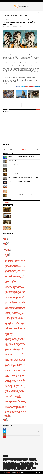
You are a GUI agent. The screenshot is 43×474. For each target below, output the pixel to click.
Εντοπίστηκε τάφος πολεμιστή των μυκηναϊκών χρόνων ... (15, 375)
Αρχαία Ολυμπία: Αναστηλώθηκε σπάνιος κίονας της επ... (15, 266)
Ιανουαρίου (7, 416)
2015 (5, 419)
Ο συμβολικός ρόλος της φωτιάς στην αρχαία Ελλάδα (14, 361)
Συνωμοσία (11, 469)
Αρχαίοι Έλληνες (25, 458)
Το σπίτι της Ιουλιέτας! (9, 333)
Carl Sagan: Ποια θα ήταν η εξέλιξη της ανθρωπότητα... (15, 376)
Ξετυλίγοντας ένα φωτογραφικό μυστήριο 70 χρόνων (14, 356)
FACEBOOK (8, 428)
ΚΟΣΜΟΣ (30, 12)
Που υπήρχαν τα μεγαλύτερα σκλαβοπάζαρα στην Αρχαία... (15, 408)
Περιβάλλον (24, 467)
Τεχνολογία (16, 469)
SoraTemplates (9, 472)
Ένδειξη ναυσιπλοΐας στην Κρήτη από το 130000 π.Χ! (14, 277)
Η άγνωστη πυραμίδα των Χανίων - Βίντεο (12, 293)
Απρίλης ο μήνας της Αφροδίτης (10, 410)
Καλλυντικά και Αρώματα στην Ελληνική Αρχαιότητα (14, 391)
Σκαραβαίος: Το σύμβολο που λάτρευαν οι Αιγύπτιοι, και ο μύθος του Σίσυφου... (21, 185)
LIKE (38, 428)
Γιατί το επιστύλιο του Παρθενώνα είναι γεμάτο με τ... (14, 349)
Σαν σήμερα (5, 469)
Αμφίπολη (5, 458)
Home (5, 12)
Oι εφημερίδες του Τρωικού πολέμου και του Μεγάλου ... (15, 259)
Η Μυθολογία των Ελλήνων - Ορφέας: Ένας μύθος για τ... (15, 401)
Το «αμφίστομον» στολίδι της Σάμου (11, 271)
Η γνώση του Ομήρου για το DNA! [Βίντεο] (12, 322)
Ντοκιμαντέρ (14, 467)
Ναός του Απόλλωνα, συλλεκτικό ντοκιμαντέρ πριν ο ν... (15, 272)
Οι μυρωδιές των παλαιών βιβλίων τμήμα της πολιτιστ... (15, 317)
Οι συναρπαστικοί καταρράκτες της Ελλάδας (13, 412)
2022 (5, 240)
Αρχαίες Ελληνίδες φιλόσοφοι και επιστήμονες (13, 395)
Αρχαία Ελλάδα (11, 458)
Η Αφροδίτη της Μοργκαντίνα (12, 160)
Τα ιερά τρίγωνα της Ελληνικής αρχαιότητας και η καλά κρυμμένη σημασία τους (21, 156)
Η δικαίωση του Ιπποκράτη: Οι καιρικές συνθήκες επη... (15, 348)
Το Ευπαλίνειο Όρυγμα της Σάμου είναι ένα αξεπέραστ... (15, 260)
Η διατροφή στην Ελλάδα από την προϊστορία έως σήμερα (15, 291)
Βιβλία (35, 460)
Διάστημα (5, 462)
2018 (5, 245)
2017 (5, 247)
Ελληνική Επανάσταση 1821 (15, 464)
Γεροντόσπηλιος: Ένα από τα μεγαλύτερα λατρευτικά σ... (15, 285)
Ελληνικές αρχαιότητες (12, 19)
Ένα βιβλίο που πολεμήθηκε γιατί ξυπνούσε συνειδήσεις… (15, 311)
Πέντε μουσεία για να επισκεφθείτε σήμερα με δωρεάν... (15, 313)
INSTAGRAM (8, 434)
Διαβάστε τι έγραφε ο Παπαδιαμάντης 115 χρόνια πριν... (15, 292)
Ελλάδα (7, 19)
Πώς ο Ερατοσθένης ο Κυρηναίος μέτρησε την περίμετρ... (15, 370)
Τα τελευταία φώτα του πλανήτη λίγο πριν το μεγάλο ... (15, 287)
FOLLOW (38, 431)
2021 (5, 242)
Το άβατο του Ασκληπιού (9, 319)
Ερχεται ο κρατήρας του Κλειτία (10, 386)
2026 (5, 235)
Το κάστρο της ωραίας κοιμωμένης (11, 351)
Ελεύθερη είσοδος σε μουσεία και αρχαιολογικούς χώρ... (15, 327)
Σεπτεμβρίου (7, 251)
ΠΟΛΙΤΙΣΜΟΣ (15, 15)
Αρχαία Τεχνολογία (18, 458)
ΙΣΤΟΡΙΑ (16, 12)
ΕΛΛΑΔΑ (20, 12)
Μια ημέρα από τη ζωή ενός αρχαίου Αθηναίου (13, 392)
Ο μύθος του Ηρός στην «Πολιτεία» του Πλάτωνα (13, 306)
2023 (5, 239)
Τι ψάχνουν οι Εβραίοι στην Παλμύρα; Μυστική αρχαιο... (15, 299)
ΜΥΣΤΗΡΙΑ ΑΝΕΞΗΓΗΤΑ (8, 15)
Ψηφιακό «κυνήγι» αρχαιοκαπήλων (11, 312)
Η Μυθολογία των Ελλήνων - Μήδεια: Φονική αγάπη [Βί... (15, 296)
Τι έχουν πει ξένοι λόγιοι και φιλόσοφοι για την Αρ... (14, 273)
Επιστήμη (32, 464)
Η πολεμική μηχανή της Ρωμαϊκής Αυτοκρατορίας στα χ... (15, 338)
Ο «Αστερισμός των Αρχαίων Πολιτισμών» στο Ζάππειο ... (15, 282)
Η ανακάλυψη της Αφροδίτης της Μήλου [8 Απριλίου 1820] (15, 377)
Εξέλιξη (28, 464)
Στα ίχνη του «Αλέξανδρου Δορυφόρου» (12, 281)
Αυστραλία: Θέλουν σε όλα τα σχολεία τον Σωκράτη (14, 318)
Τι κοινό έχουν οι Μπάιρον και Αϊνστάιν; (12, 298)
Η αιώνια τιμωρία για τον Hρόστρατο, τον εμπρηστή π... (15, 382)
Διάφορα (14, 462)
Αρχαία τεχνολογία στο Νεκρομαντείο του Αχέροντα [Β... (15, 297)
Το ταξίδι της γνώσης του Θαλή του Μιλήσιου (13, 262)
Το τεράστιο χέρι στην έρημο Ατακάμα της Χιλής (13, 325)
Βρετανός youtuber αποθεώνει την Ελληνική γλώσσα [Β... (15, 402)
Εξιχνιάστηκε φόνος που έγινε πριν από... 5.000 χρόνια (15, 314)
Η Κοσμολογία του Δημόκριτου (10, 366)
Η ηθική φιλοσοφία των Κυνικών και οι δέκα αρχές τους (15, 360)
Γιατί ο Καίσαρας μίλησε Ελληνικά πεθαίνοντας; (15, 168)
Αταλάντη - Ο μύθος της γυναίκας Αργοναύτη (13, 396)
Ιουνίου (6, 255)
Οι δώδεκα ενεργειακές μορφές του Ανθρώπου (13, 350)
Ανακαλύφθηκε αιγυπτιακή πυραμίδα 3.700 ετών (14, 397)
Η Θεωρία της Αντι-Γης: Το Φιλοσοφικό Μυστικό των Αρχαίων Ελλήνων (19, 181)
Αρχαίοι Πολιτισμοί (32, 458)
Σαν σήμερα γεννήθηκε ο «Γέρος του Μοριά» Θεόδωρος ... (15, 398)
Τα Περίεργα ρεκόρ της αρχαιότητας (11, 265)
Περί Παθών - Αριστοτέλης (9, 354)
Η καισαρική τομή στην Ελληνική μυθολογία (13, 303)
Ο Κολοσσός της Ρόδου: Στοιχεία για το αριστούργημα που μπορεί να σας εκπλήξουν (21, 99)
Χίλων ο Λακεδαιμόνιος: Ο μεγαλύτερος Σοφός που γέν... (15, 405)
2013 (5, 421)
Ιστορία (36, 464)
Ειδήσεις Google (25, 149)
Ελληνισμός (23, 464)
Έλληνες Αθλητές (24, 462)
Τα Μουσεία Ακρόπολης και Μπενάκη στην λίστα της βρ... (15, 280)
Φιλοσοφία (24, 469)
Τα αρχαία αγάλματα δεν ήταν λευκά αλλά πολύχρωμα (14, 353)
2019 (5, 244)
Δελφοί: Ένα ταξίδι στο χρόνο (10, 346)
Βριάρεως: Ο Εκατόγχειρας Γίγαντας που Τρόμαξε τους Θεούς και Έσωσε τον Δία (21, 173)
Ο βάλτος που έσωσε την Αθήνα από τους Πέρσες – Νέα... (15, 359)
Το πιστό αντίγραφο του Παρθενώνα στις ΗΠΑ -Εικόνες (15, 339)
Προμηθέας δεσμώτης (9, 374)
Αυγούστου (7, 253)
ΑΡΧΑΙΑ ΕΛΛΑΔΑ (10, 12)
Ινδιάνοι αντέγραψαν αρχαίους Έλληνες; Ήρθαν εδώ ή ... (15, 343)
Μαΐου (6, 256)
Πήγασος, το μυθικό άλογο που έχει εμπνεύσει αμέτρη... (15, 379)
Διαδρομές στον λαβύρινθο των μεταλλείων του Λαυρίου (15, 302)
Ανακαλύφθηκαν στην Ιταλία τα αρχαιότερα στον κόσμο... (15, 380)
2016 (5, 418)
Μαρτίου (6, 414)
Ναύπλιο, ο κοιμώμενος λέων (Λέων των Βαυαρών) (14, 385)
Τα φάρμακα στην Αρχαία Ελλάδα (11, 329)
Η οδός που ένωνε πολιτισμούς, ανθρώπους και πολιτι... (15, 270)
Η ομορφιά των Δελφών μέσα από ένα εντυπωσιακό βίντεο (15, 384)
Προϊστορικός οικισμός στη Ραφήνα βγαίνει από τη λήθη (15, 364)
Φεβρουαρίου (7, 415)
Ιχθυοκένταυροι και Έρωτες (10, 393)
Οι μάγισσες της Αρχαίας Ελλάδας (11, 261)
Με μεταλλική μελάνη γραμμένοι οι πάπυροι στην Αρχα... (15, 301)
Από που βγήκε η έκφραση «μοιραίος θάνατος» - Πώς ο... (15, 411)
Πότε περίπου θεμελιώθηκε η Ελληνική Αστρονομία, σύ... (15, 344)
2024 (5, 238)
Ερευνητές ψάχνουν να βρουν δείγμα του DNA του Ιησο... (15, 307)
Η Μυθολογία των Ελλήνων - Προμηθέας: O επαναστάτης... (15, 278)
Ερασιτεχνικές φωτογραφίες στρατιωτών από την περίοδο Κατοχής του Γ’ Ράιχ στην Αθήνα (23, 177)
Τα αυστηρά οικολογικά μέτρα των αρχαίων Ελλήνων (14, 264)
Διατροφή (9, 462)
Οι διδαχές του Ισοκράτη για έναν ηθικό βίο (12, 276)
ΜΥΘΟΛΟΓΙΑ (25, 12)
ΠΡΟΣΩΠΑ (25, 15)
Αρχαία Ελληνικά (6, 202)
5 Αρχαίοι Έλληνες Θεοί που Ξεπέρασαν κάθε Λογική (7, 99)
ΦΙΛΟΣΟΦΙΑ (20, 15)
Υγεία (20, 469)
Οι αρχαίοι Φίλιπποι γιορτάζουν (10, 381)
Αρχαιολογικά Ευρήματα (19, 460)
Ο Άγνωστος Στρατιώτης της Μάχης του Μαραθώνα (14, 304)
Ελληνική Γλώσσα (6, 464)
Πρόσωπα (33, 467)
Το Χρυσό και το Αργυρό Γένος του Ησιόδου (13, 320)
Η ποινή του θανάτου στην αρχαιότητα (12, 369)
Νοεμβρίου (7, 249)
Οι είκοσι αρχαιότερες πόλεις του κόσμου (12, 400)
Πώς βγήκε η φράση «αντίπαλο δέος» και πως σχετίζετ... (15, 330)
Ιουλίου (6, 254)
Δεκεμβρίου (7, 248)
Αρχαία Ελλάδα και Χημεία (9, 355)
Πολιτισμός (29, 467)
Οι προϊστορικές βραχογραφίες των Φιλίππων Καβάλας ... (15, 406)
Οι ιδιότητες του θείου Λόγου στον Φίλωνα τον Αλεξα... (14, 283)
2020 (5, 243)
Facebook (17, 149)
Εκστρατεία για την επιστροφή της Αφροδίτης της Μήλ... (15, 337)
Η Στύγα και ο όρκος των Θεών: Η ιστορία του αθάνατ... (15, 407)
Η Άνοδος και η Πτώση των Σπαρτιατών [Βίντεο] (13, 358)
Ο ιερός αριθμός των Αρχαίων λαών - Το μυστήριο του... (15, 288)
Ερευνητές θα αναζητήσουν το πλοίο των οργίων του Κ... (15, 387)
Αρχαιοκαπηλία (6, 460)
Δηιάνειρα (7, 334)
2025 (5, 237)
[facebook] (34, 1)
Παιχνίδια (18, 467)
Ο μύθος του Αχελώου (9, 335)
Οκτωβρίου (7, 250)
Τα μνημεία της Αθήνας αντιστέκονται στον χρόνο (14, 390)
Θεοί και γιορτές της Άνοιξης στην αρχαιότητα (13, 365)
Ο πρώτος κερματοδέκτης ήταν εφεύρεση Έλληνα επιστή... (15, 372)
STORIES (29, 469)
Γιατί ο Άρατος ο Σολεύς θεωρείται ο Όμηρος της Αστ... (14, 345)
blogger (37, 109)
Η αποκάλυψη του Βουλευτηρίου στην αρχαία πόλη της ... (15, 267)
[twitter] (36, 1)
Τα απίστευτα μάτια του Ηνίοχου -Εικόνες (33, 99)
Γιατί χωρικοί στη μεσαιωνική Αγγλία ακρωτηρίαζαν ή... (15, 324)
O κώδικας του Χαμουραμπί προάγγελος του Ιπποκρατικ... (15, 275)
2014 (5, 420)
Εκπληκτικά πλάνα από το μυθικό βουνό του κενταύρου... (15, 340)
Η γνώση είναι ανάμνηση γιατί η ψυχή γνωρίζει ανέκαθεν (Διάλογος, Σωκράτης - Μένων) (22, 194)
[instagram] (39, 1)
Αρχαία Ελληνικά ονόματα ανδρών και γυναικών (15, 164)
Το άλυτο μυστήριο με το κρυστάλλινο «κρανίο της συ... (15, 371)
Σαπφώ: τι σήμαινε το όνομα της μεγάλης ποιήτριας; (14, 309)
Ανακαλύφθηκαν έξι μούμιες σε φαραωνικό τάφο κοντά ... (15, 308)
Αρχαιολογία (12, 460)
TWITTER (8, 431)
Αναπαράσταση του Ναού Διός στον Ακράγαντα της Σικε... (15, 328)
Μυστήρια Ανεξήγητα (7, 467)
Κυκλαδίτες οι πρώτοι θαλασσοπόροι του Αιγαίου (14, 332)
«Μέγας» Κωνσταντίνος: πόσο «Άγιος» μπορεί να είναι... (15, 323)
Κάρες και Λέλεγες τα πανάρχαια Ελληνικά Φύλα (13, 286)
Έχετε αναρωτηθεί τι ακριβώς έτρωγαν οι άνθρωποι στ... (15, 403)
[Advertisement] (21, 135)
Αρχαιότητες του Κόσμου (28, 460)
